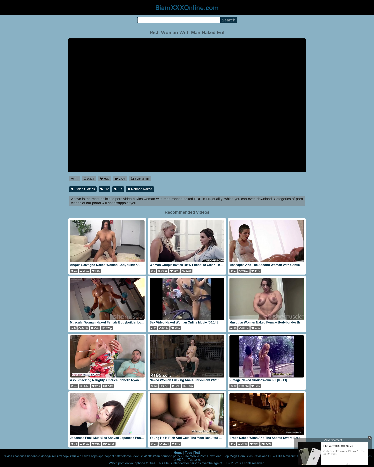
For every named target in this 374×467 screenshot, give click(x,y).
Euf (119, 189)
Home (178, 452)
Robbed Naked (141, 189)
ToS (197, 452)
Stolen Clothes (84, 189)
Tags (188, 452)
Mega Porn (237, 456)
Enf (105, 189)
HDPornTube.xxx (189, 459)
